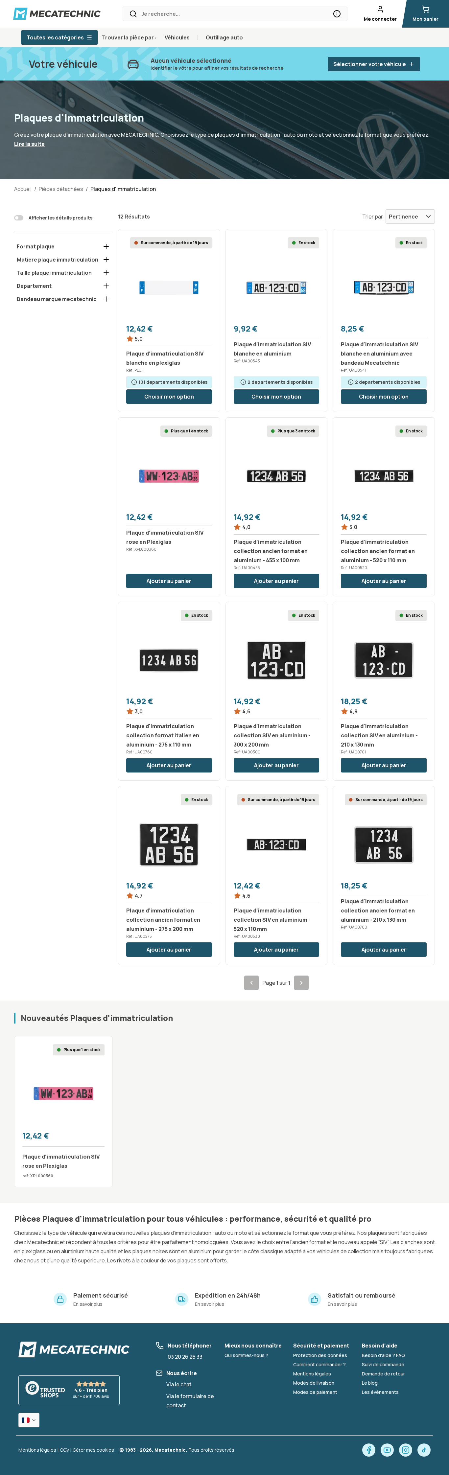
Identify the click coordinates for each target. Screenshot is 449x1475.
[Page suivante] (301, 983)
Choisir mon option (169, 396)
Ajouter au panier (169, 581)
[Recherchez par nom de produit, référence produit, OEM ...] (337, 14)
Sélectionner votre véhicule (369, 64)
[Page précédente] (251, 983)
